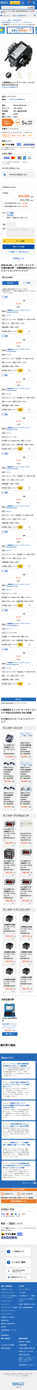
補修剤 (7, 1335)
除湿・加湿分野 (5, 1338)
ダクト (3, 1311)
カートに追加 (20, 241)
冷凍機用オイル (5, 1317)
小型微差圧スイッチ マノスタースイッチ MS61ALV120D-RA (18, 311)
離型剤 (31, 1307)
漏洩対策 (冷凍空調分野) (8, 1324)
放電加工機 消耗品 (24, 1355)
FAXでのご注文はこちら (18, 174)
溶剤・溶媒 (22, 1307)
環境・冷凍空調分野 (14, 20)
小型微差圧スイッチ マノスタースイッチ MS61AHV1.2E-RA (18, 585)
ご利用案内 (13, 1374)
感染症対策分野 (23, 1338)
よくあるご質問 (18, 1262)
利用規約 (25, 1376)
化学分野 (21, 1286)
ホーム (4, 20)
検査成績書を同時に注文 (16, 206)
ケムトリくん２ (5, 1304)
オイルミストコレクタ (7, 1293)
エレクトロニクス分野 (7, 1345)
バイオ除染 (22, 1293)
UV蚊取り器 (31, 1348)
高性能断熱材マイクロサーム (27, 1365)
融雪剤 (3, 1335)
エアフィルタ (8, 1289)
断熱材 (3, 1320)
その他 (3, 1289)
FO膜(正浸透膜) (23, 1348)
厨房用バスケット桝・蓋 (26, 1351)
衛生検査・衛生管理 (24, 1342)
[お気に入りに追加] (29, 331)
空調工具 (3, 1327)
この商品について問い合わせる (18, 252)
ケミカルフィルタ (6, 1301)
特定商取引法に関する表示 (25, 1374)
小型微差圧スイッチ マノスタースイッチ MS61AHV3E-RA (18, 546)
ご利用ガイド (18, 1251)
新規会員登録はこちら (19, 1201)
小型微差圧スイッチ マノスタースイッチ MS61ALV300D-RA (18, 468)
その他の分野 (22, 1345)
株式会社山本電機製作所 (10, 87)
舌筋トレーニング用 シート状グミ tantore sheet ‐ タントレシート (27, 1360)
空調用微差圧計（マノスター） (12, 22)
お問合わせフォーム (18, 1277)
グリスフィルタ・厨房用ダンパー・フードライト (9, 1297)
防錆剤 (27, 1307)
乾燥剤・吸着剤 (23, 1304)
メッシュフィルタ (6, 1314)
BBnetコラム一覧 (28, 1183)
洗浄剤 (7, 1320)
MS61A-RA (27, 22)
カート (23, 4)
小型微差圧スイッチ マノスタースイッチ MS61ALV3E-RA (18, 389)
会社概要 (6, 1374)
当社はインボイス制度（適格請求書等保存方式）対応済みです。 (18, 12)
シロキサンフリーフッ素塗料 (9, 1307)
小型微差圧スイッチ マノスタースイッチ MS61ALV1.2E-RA (18, 429)
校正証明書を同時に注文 (16, 203)
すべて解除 (26, 283)
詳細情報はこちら (18, 258)
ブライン (12, 1311)
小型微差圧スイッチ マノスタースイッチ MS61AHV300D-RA (18, 664)
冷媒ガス (12, 1317)
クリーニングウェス (24, 1289)
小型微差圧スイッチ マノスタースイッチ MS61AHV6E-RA (18, 507)
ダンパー (7, 1311)
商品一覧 (9, 1034)
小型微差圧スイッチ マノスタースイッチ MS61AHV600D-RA (18, 624)
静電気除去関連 (5, 1348)
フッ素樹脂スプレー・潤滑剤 (27, 1296)
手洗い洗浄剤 (31, 1304)
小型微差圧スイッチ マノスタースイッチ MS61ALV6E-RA (18, 350)
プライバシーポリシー (15, 1376)
